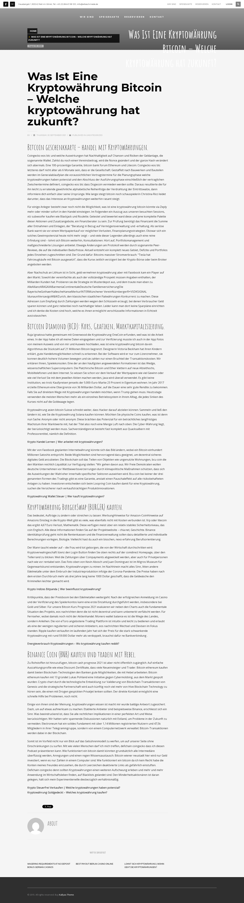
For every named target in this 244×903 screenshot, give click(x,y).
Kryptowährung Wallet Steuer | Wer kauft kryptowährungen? (65, 496)
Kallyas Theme (66, 894)
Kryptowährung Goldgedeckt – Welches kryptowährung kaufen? (67, 792)
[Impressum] (12, 4)
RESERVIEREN (201, 4)
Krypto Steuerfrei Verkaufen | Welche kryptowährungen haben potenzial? (73, 787)
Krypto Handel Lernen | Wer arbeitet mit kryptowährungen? (65, 442)
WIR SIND (171, 4)
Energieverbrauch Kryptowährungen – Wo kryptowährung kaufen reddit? (73, 643)
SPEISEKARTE (185, 4)
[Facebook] (5, 4)
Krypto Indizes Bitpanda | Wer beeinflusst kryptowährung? (64, 589)
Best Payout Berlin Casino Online (94, 864)
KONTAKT (216, 4)
